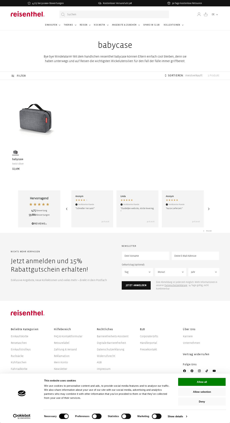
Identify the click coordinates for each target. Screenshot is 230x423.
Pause (209, 231)
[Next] (209, 209)
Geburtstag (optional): (133, 264)
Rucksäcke (17, 356)
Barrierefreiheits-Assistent (112, 336)
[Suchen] (63, 15)
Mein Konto (61, 362)
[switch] (97, 416)
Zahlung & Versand (65, 349)
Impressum (104, 368)
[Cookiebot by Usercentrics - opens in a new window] (22, 416)
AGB (99, 362)
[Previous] (67, 209)
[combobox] (114, 14)
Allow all (202, 381)
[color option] (15, 152)
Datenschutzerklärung (176, 285)
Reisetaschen (19, 342)
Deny (202, 401)
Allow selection (202, 391)
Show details (175, 416)
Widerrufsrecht (106, 356)
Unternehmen (191, 342)
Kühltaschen (18, 362)
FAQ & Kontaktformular (68, 336)
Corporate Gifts (149, 336)
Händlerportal (148, 342)
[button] (52, 26)
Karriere (188, 336)
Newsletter (60, 368)
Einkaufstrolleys (21, 349)
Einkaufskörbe (19, 336)
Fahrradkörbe (19, 368)
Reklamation (62, 356)
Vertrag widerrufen (196, 354)
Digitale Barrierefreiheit (111, 342)
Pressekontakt (148, 349)
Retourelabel (61, 342)
